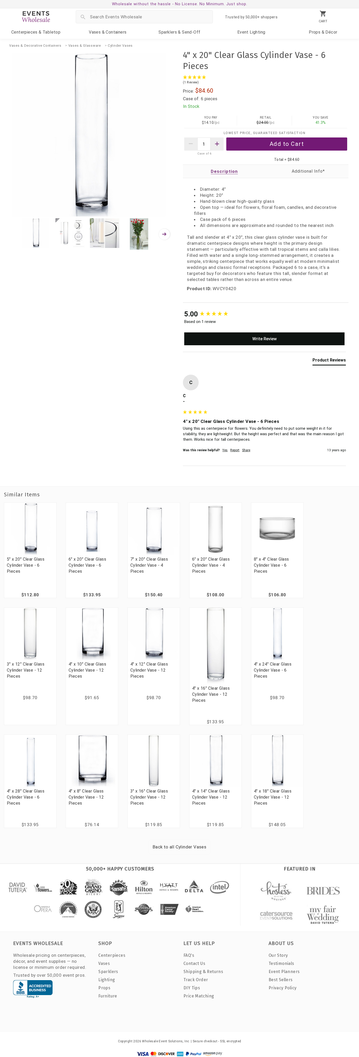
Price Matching (198, 996)
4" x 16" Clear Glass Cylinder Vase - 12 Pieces (211, 694)
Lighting (251, 32)
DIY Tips (191, 987)
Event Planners (284, 971)
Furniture (107, 996)
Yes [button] (225, 450)
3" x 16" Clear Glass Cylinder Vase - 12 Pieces (149, 797)
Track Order (195, 979)
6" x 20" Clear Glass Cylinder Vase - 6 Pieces (87, 565)
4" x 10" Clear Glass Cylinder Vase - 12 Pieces (87, 670)
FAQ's (188, 955)
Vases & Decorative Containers (35, 45)
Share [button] (246, 450)
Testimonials (281, 963)
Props (323, 32)
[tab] (329, 361)
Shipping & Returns (203, 971)
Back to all (179, 846)
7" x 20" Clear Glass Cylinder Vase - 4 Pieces (149, 565)
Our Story (278, 955)
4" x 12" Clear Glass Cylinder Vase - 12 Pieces (149, 670)
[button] (265, 80)
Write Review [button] (264, 338)
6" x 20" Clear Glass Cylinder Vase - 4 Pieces (211, 565)
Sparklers (179, 32)
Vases (107, 32)
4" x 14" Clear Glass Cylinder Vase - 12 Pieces (211, 797)
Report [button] (234, 450)
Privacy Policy (283, 987)
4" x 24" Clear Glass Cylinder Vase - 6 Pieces (272, 670)
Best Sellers (281, 979)
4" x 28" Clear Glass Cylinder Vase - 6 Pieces (25, 797)
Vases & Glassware (84, 45)
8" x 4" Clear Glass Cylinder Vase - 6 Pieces (271, 565)
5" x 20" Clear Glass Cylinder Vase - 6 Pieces (25, 565)
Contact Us (194, 963)
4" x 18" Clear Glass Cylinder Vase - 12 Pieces (272, 797)
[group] (264, 314)
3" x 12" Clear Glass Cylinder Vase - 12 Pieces (25, 670)
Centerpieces (35, 32)
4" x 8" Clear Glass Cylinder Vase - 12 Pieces (86, 797)
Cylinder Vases (120, 45)
